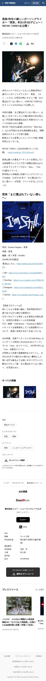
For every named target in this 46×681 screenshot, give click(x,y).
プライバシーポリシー (23, 656)
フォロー (23, 520)
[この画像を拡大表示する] (11, 392)
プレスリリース (18, 483)
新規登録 (36, 3)
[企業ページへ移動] (23, 501)
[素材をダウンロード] (28, 44)
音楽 (6, 436)
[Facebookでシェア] (16, 44)
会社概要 (7, 656)
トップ (6, 483)
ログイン (27, 3)
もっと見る (40, 589)
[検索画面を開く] (43, 3)
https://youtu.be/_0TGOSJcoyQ (21, 152)
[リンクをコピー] (32, 44)
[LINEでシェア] (21, 44)
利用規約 (39, 656)
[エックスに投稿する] (11, 44)
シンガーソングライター (22, 448)
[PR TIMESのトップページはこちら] (10, 3)
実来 (6, 448)
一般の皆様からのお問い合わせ (23, 672)
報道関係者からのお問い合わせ (23, 661)
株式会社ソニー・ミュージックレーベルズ (23, 509)
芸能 (14, 436)
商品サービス (9, 425)
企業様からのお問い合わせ (23, 667)
